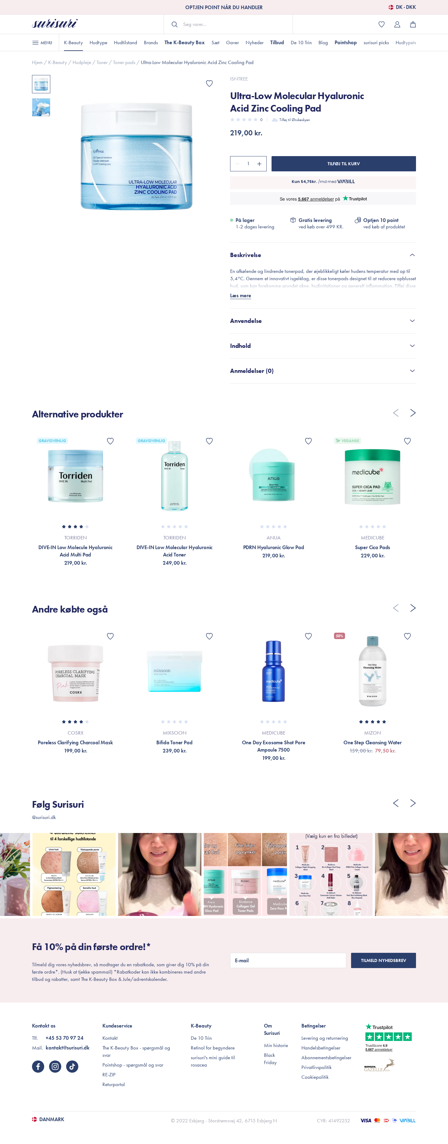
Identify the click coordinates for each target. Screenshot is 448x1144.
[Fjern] (236, 163)
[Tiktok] (72, 1066)
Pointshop (346, 42)
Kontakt (110, 1038)
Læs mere (240, 295)
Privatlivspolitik (316, 1067)
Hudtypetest (408, 42)
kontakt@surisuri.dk (68, 1047)
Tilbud (277, 42)
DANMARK (51, 1119)
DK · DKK (406, 7)
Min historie (276, 1045)
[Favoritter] (209, 83)
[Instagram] (55, 1066)
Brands (151, 42)
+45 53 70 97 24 (65, 1038)
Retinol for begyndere (213, 1047)
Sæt (215, 42)
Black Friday (270, 1059)
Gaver (232, 42)
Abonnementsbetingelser (326, 1057)
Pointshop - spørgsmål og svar (132, 1064)
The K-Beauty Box (185, 42)
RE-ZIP (109, 1074)
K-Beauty (73, 42)
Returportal (113, 1084)
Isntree (239, 78)
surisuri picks (376, 42)
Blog (323, 42)
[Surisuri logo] (55, 24)
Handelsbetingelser (320, 1047)
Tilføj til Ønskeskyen (294, 119)
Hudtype (98, 42)
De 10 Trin (301, 42)
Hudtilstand (125, 42)
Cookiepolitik (315, 1077)
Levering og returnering (324, 1038)
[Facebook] (38, 1066)
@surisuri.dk (44, 817)
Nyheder (255, 42)
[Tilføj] (260, 163)
